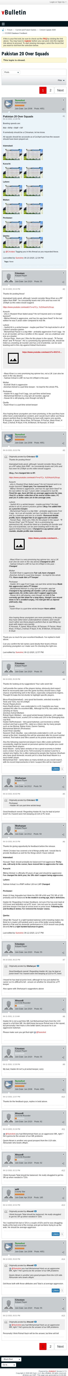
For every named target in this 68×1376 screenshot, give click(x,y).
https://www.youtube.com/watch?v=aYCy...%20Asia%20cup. (28, 307)
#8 (64, 1016)
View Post (37, 456)
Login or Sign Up (57, 2)
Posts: (37, 109)
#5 (64, 794)
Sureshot (19, 258)
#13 (63, 1205)
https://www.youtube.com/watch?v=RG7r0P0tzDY (44, 352)
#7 (64, 960)
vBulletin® (52, 1371)
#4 (64, 679)
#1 (64, 116)
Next (60, 90)
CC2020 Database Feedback (16, 33)
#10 (63, 1097)
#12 (63, 1170)
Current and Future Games (25, 30)
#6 (64, 842)
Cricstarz (11, 252)
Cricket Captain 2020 (48, 30)
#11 (63, 1129)
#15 (63, 1316)
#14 (63, 1259)
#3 (64, 450)
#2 (64, 289)
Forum (9, 30)
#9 (64, 1064)
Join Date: (19, 109)
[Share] (63, 109)
